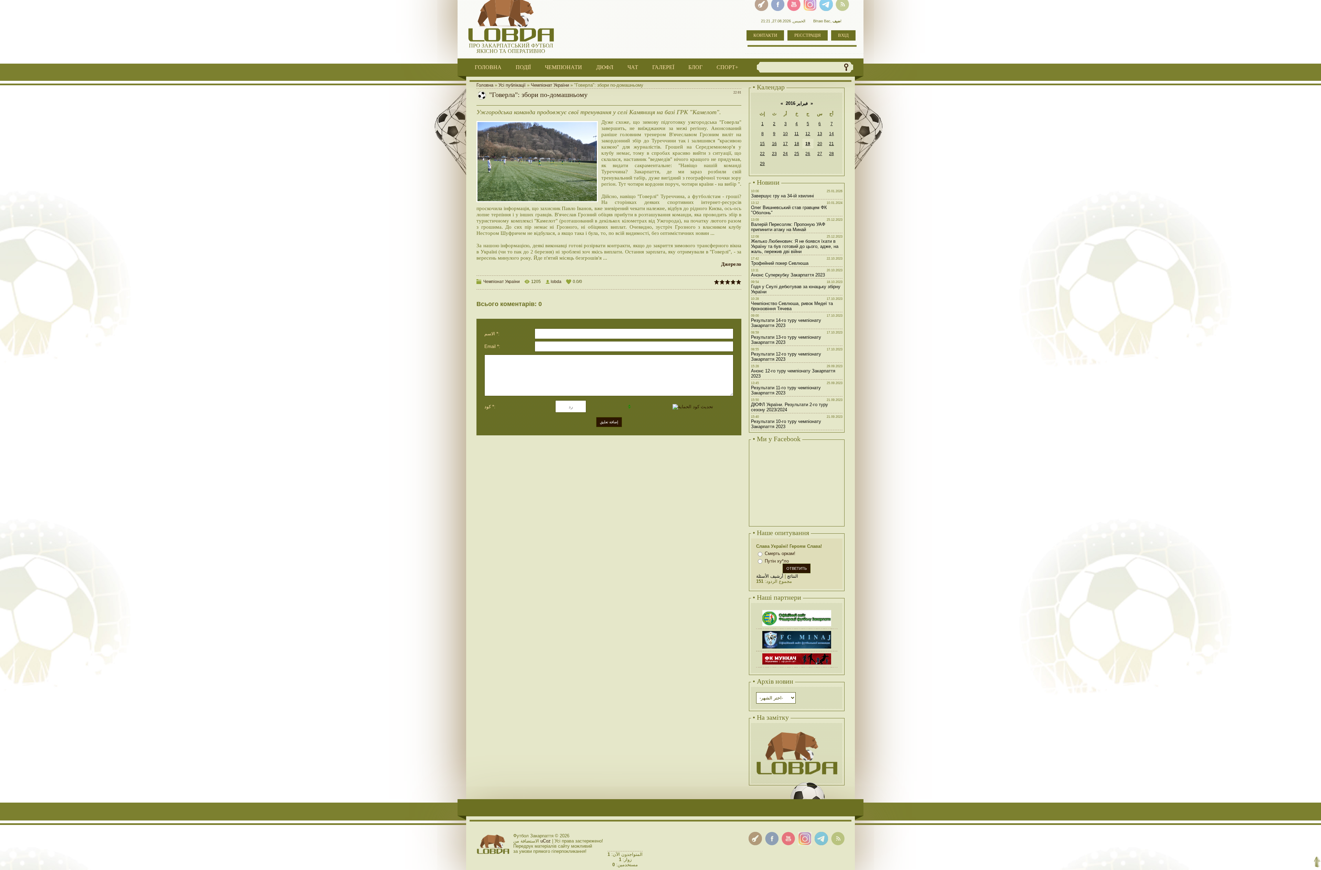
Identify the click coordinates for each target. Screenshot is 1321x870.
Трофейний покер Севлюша (779, 263)
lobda (556, 281)
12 (807, 133)
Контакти (765, 35)
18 (796, 143)
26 (807, 153)
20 (819, 143)
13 (819, 133)
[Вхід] (755, 838)
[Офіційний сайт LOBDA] (796, 730)
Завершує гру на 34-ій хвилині (782, 195)
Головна (484, 85)
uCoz (545, 841)
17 (785, 143)
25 (796, 153)
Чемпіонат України (550, 85)
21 (831, 143)
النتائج (792, 576)
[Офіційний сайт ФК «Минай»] (796, 631)
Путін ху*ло (777, 561)
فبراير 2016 (797, 103)
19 (807, 143)
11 (796, 133)
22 (762, 153)
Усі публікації (512, 85)
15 (762, 143)
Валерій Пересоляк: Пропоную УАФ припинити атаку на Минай (788, 227)
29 (762, 163)
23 (774, 153)
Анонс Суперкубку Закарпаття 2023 (788, 275)
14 (831, 133)
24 (785, 153)
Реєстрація (807, 35)
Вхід (843, 35)
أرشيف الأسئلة (769, 576)
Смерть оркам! (780, 553)
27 (819, 153)
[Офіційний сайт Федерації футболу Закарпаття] (796, 610)
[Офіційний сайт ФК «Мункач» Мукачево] (796, 654)
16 (774, 143)
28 (831, 153)
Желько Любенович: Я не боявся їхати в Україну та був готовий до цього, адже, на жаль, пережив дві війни (794, 246)
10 (785, 133)
